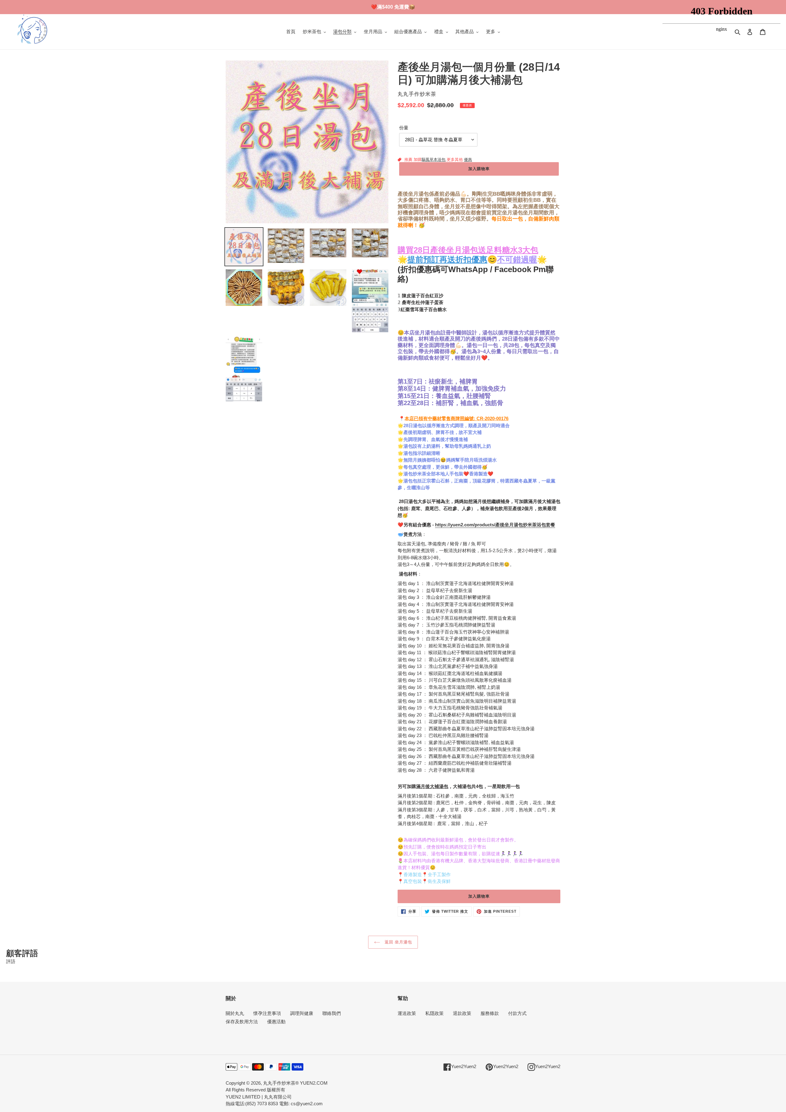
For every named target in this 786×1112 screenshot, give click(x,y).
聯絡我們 (331, 1013)
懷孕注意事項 (267, 1013)
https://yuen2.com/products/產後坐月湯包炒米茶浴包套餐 (495, 524)
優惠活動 (276, 1021)
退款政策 (462, 1013)
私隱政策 (434, 1013)
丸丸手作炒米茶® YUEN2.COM (295, 1083)
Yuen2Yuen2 (463, 1066)
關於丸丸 (235, 1013)
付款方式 (517, 1013)
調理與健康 (301, 1013)
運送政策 (407, 1013)
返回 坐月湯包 (397, 942)
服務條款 (490, 1013)
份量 (403, 127)
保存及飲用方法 (242, 1021)
